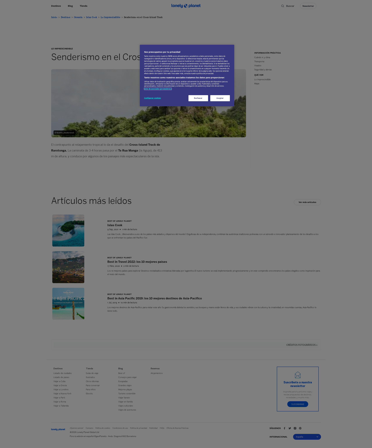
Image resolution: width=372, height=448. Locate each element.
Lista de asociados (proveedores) (158, 89)
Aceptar (220, 98)
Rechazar (198, 98)
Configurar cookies (152, 98)
